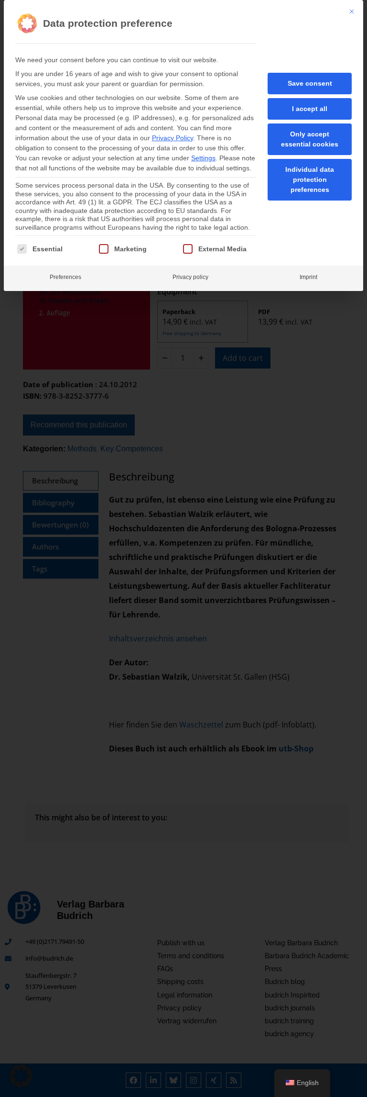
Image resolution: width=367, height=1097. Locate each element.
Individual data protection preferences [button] (309, 179)
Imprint (308, 277)
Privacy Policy (172, 138)
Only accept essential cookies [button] (309, 139)
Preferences (65, 277)
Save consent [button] (310, 83)
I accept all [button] (309, 108)
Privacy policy (190, 277)
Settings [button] (203, 158)
